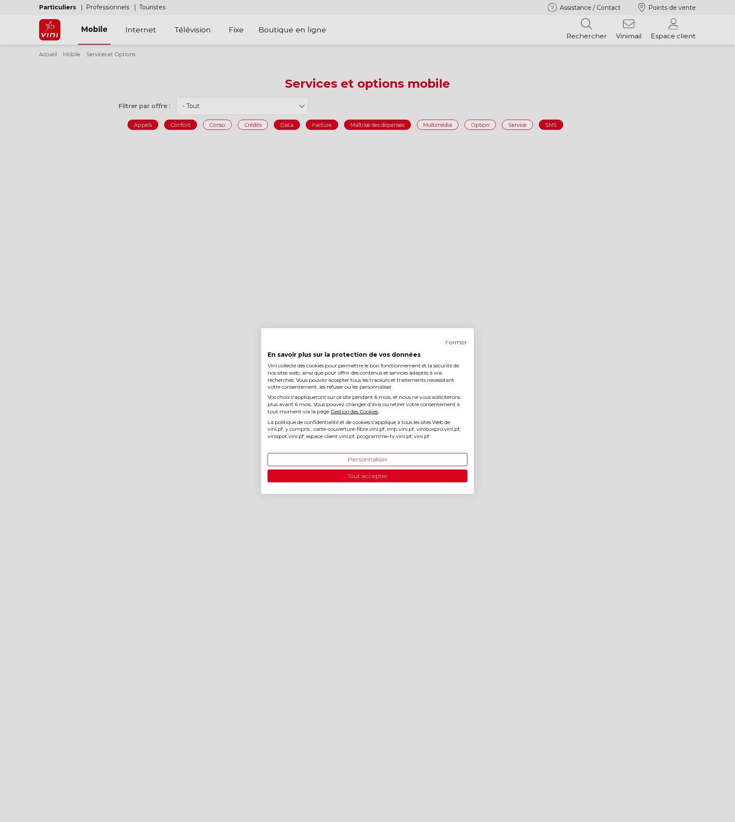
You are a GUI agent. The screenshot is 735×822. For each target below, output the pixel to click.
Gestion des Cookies (354, 411)
